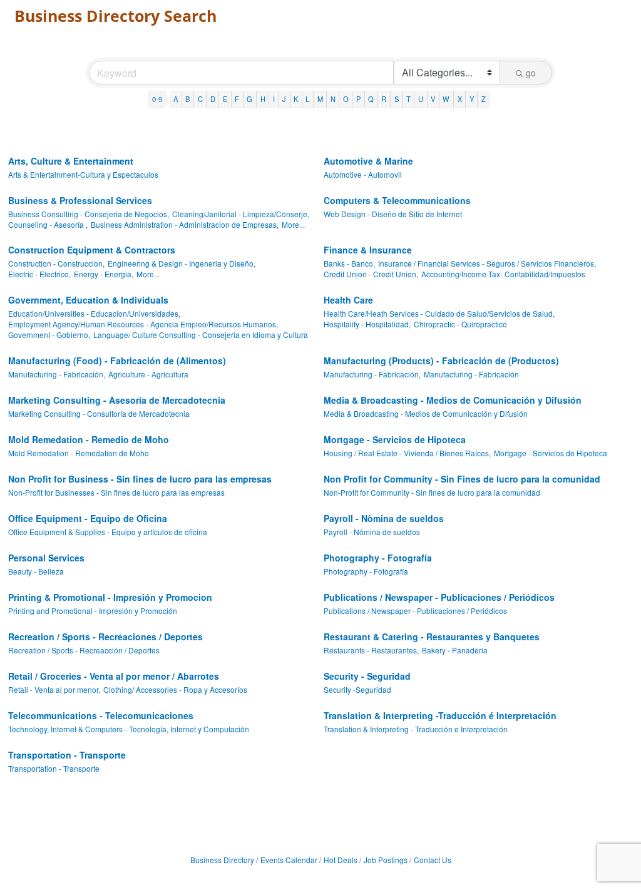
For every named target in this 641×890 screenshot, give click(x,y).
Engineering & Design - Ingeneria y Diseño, (181, 263)
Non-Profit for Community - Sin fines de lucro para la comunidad (432, 492)
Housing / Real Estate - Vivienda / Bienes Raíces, (407, 453)
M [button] (320, 99)
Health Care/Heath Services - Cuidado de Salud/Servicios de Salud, (439, 313)
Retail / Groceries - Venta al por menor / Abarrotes (113, 676)
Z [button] (483, 99)
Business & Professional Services (80, 200)
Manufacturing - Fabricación (471, 374)
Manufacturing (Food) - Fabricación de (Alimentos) (117, 360)
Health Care (348, 300)
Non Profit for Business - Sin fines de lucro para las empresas (140, 479)
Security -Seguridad (357, 689)
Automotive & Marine (368, 161)
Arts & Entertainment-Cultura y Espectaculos (83, 174)
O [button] (346, 99)
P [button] (358, 99)
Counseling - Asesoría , (48, 224)
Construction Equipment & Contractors (91, 249)
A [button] (175, 99)
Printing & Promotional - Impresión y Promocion (110, 597)
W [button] (446, 99)
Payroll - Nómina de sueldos (372, 531)
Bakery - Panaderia (455, 650)
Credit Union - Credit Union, (371, 274)
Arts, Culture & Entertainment (70, 161)
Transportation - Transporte (67, 755)
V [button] (433, 99)
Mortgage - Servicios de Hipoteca (395, 439)
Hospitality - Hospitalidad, (367, 324)
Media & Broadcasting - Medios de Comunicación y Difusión (453, 400)
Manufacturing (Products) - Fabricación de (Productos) (441, 360)
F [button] (237, 99)
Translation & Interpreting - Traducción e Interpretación (416, 729)
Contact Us (432, 859)
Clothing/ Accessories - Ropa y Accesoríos (175, 689)
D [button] (212, 99)
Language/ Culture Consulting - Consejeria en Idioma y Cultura (200, 334)
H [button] (262, 99)
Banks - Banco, (349, 263)
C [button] (200, 99)
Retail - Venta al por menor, (54, 689)
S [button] (396, 99)
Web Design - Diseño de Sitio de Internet (393, 213)
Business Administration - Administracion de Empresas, (185, 224)
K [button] (296, 99)
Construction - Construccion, (56, 263)
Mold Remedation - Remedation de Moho (78, 453)
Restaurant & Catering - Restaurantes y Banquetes (432, 636)
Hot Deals (340, 859)
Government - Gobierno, (49, 334)
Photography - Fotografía (378, 557)
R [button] (383, 99)
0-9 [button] (157, 99)
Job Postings (386, 859)
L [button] (307, 99)
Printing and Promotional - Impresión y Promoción (92, 610)
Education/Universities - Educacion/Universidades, (94, 313)
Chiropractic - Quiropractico (460, 324)
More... (293, 224)
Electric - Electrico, (39, 274)
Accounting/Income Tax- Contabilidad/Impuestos (503, 274)
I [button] (274, 99)
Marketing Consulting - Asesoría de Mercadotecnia (116, 400)
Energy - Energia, (103, 274)
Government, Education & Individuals (88, 300)
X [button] (460, 99)
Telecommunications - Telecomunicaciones (100, 715)
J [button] (284, 99)
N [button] (333, 99)
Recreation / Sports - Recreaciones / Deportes (105, 636)
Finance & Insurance (368, 249)
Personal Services (46, 557)
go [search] (531, 72)
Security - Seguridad (367, 676)
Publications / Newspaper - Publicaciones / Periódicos (439, 597)
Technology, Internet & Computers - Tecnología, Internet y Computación (128, 729)
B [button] (187, 99)
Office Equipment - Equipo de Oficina (87, 518)
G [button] (249, 99)
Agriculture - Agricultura (148, 374)
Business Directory (222, 859)
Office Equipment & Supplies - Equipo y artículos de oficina (107, 531)
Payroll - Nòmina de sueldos (384, 518)
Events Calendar (288, 859)
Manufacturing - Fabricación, (56, 374)
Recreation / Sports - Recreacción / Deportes (84, 650)
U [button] (420, 99)
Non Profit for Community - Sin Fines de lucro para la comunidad (462, 479)
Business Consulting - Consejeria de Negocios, (88, 213)
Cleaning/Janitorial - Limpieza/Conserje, (240, 213)
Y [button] (471, 99)
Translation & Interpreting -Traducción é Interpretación (440, 715)
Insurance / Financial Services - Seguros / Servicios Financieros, (487, 263)
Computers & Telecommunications (397, 200)
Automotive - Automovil (363, 174)
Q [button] (371, 99)
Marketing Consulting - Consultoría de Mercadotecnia (99, 413)
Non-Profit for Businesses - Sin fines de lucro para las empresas (116, 492)
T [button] (408, 99)
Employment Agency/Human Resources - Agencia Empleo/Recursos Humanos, (143, 324)
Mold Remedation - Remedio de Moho (88, 439)
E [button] (225, 99)
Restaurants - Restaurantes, (371, 650)
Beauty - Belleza (36, 571)
